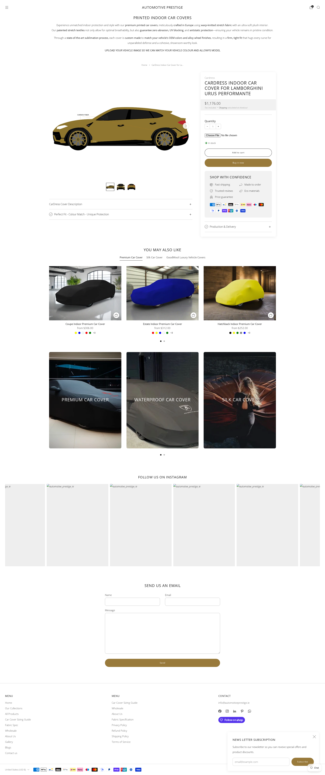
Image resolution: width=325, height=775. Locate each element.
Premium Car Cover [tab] (131, 257)
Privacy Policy (119, 725)
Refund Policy (119, 730)
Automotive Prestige (162, 7)
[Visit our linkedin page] (234, 711)
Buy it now (238, 162)
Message (110, 610)
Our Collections (13, 708)
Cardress (210, 77)
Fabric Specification (123, 719)
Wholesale (11, 730)
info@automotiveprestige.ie (234, 702)
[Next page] (276, 294)
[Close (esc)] (314, 736)
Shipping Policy (120, 736)
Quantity (210, 121)
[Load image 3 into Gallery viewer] (131, 187)
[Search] (318, 7)
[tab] (160, 341)
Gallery (9, 741)
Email (168, 595)
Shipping (223, 107)
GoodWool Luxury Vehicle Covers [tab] (185, 257)
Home (8, 702)
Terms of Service (121, 741)
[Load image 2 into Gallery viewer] (121, 187)
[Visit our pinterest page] (242, 711)
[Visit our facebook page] (220, 711)
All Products (12, 714)
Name (108, 595)
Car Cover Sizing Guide (18, 719)
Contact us (11, 753)
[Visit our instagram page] (227, 711)
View (85, 411)
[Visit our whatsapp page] (249, 711)
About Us (10, 736)
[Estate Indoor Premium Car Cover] (162, 293)
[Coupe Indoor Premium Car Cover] (85, 293)
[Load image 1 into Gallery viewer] (110, 187)
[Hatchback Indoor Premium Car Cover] (240, 293)
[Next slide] (185, 125)
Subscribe (302, 761)
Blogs (8, 747)
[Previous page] (49, 294)
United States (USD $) (15, 769)
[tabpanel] (162, 304)
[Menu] (6, 7)
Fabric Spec (11, 725)
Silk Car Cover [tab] (154, 257)
